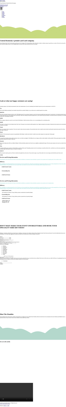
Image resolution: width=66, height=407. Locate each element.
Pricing (3, 13)
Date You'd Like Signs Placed (5, 242)
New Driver (5, 252)
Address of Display (3, 243)
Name (1, 236)
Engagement (5, 249)
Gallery (3, 12)
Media (3, 16)
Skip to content (2, 0)
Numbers (2, 239)
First (10, 237)
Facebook (3, 15)
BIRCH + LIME (6, 405)
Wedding (4, 248)
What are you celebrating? (4, 244)
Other (4, 254)
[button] (2, 45)
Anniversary (5, 247)
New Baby (5, 251)
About (3, 14)
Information (2, 257)
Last (10, 238)
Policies (3, 17)
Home (3, 11)
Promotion (4, 253)
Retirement (5, 250)
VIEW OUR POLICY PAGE (5, 403)
